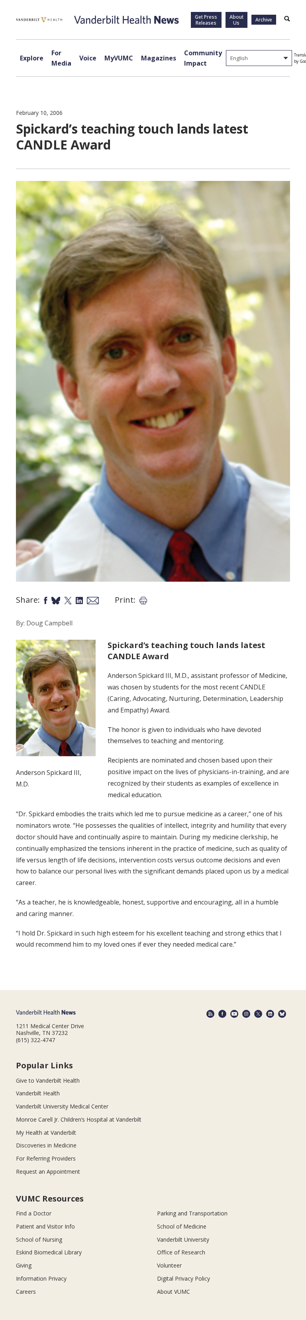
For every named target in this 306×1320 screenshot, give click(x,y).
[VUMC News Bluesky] (282, 1014)
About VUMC (173, 1291)
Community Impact (203, 58)
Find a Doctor (33, 1213)
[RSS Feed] (210, 1014)
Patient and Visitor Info (45, 1226)
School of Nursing (39, 1239)
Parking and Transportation (192, 1213)
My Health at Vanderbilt (46, 1132)
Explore (31, 58)
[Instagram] (246, 1014)
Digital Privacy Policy (183, 1278)
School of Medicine (181, 1226)
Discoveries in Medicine (46, 1145)
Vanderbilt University (183, 1239)
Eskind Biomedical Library (49, 1252)
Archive (263, 19)
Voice (87, 58)
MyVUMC (118, 58)
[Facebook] (222, 1014)
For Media (61, 58)
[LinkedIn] (270, 1014)
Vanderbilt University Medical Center (62, 1106)
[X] (258, 1014)
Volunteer (169, 1265)
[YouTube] (234, 1014)
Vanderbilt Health (38, 1093)
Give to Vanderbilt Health (48, 1080)
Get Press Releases (206, 20)
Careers (26, 1291)
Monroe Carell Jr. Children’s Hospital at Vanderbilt (78, 1119)
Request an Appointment (48, 1171)
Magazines (158, 58)
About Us (236, 20)
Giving (23, 1265)
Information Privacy (41, 1278)
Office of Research (181, 1252)
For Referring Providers (46, 1158)
